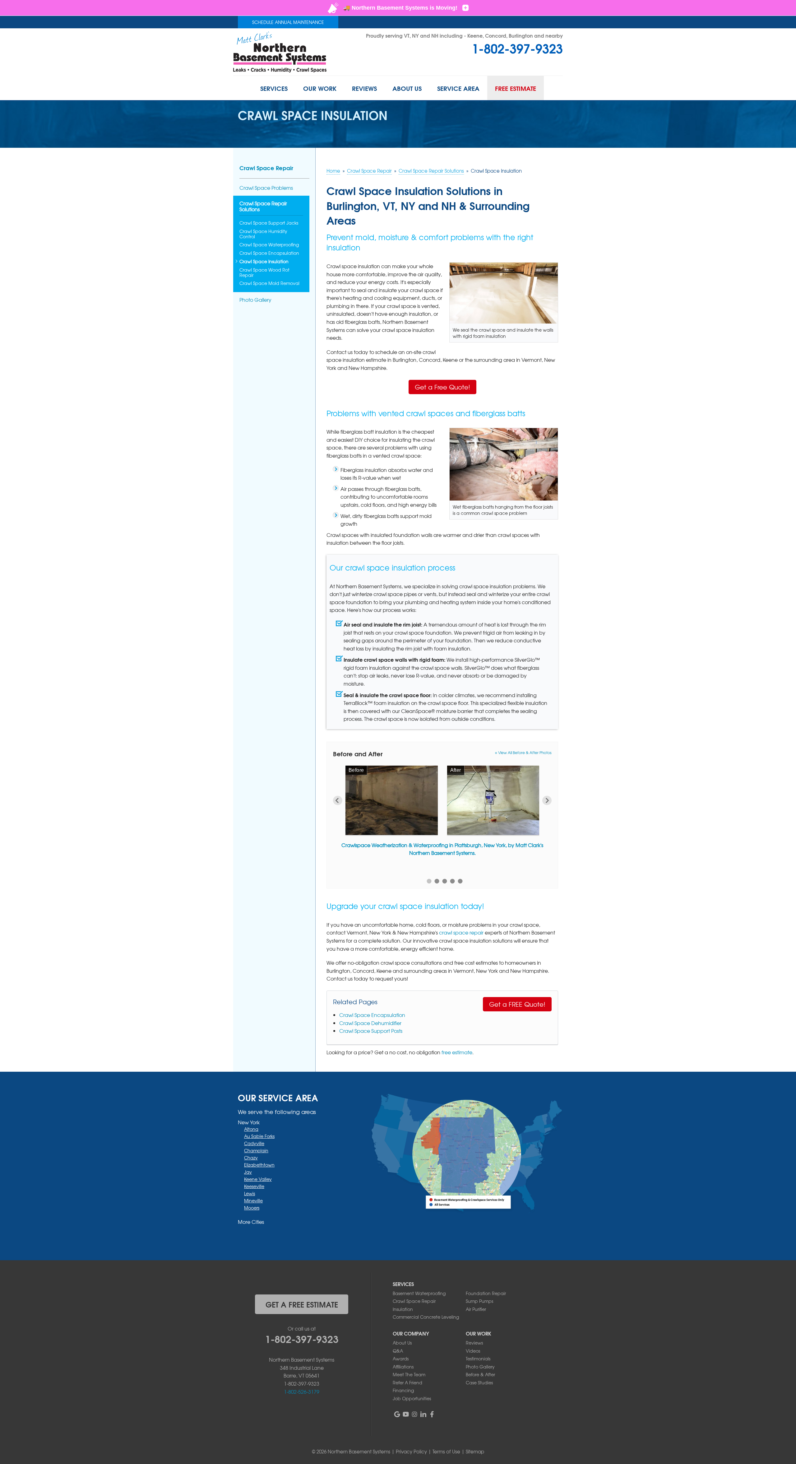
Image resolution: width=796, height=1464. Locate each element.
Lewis (249, 1193)
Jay (248, 1172)
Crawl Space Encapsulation (372, 1015)
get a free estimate (302, 1304)
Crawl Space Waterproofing (269, 244)
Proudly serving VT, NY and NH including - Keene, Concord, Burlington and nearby (464, 35)
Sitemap (475, 1451)
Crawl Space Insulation (264, 261)
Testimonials (478, 1358)
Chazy (251, 1157)
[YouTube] (406, 1414)
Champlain (256, 1150)
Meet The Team (409, 1374)
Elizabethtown (259, 1165)
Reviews (474, 1343)
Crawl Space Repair (266, 167)
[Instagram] (414, 1414)
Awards (401, 1358)
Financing (403, 1390)
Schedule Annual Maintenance (288, 22)
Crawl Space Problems (266, 188)
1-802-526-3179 (301, 1391)
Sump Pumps (479, 1301)
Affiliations (403, 1367)
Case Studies (479, 1382)
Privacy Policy (411, 1451)
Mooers (251, 1208)
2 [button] (437, 881)
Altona (251, 1129)
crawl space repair (461, 932)
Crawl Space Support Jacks (268, 223)
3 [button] (444, 881)
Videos (473, 1351)
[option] (442, 812)
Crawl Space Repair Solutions (263, 206)
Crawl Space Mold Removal (269, 283)
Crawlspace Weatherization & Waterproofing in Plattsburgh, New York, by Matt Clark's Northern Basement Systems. (442, 849)
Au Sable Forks (259, 1136)
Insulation (403, 1309)
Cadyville (254, 1143)
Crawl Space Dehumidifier (370, 1023)
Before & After (480, 1374)
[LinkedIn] (423, 1414)
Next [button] (547, 800)
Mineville (253, 1200)
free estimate (457, 1052)
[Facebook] (432, 1414)
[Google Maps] (397, 1414)
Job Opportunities (412, 1398)
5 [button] (460, 881)
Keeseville (254, 1186)
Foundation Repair (486, 1293)
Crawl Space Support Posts (370, 1030)
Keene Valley (258, 1179)
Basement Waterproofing (419, 1293)
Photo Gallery (255, 300)
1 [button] (429, 881)
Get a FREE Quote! (517, 1004)
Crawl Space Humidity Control (263, 234)
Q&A (398, 1351)
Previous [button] (337, 800)
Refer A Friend (407, 1382)
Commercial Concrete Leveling (426, 1317)
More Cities (251, 1221)
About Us (402, 1343)
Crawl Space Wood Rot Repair (264, 272)
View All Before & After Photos (525, 752)
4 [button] (452, 881)
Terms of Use (446, 1451)
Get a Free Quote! (442, 386)
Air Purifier (476, 1309)
